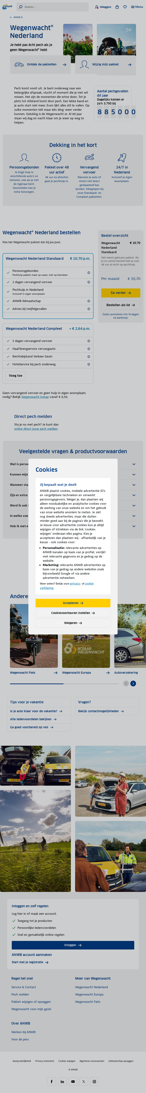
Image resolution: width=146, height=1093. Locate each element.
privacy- (75, 583)
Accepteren (71, 603)
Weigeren (70, 623)
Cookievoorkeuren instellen (70, 613)
